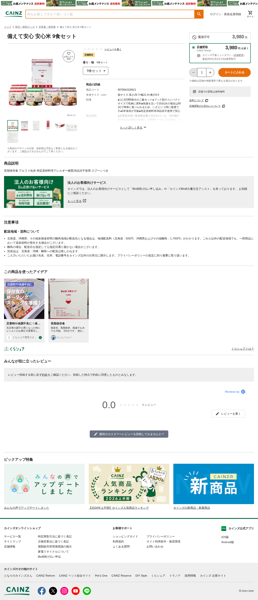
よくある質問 (121, 546)
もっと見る (75, 201)
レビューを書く (113, 49)
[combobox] (107, 14)
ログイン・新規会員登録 (225, 14)
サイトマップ (12, 541)
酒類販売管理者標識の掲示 (55, 546)
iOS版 (225, 537)
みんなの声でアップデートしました (26, 507)
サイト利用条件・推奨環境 (163, 541)
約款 (45, 374)
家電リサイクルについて (53, 551)
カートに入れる (234, 72)
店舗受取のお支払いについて (205, 106)
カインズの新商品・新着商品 (191, 507)
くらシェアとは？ (242, 348)
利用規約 (118, 541)
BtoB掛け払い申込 (49, 556)
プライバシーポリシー (161, 536)
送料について (196, 100)
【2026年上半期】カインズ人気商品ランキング (119, 507)
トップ (7, 26)
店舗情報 (9, 546)
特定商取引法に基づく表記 (55, 536)
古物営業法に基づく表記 (53, 541)
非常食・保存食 (47, 26)
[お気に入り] (69, 56)
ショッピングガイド (125, 536)
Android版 (227, 542)
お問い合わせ (155, 546)
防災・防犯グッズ (25, 26)
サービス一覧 (12, 536)
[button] (199, 14)
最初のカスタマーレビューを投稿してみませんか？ (131, 434)
